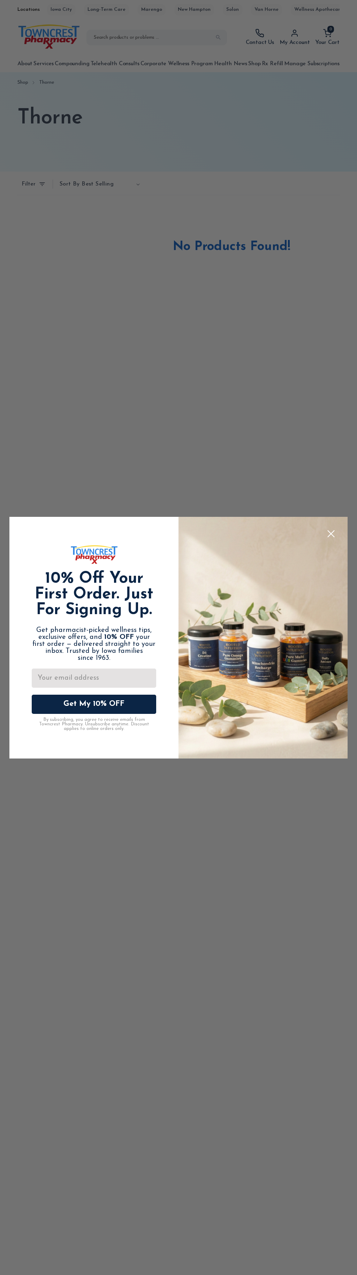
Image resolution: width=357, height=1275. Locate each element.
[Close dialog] (331, 534)
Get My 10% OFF (93, 704)
